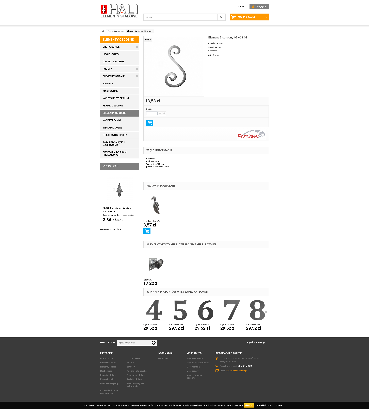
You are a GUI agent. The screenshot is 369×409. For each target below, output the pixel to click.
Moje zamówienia (195, 358)
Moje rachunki (193, 367)
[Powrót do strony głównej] (103, 31)
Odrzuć (279, 405)
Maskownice (106, 371)
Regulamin (163, 358)
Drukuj (216, 55)
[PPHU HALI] (119, 11)
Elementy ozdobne (116, 31)
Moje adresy (192, 371)
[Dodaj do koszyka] (146, 231)
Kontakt (241, 6)
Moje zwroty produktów (198, 362)
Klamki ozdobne (108, 375)
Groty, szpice (106, 358)
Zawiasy (131, 367)
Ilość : (149, 109)
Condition (212, 47)
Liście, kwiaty (133, 358)
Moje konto (194, 353)
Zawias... (148, 279)
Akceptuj (249, 405)
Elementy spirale (108, 367)
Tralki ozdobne (134, 379)
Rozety (130, 362)
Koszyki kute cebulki (137, 371)
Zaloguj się (261, 6)
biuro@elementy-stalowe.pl (236, 371)
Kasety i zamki (107, 379)
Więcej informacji (265, 405)
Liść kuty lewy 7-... (152, 221)
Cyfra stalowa (150, 324)
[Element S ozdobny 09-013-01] (173, 66)
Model (211, 43)
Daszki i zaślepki (108, 362)
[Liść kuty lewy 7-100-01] (156, 205)
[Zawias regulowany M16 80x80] (156, 264)
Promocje (111, 166)
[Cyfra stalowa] (154, 310)
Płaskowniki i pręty (109, 383)
